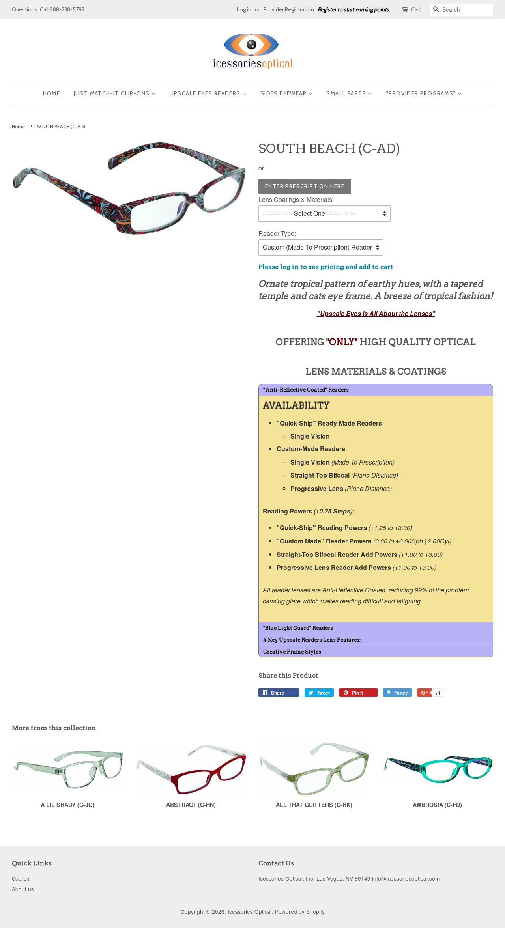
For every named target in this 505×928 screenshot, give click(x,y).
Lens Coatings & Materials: (296, 199)
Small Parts (347, 93)
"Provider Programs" (422, 93)
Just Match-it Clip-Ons (113, 93)
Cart (416, 9)
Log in (244, 9)
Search (21, 878)
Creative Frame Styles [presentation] (292, 652)
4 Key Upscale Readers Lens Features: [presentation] (312, 640)
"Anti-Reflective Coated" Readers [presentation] (306, 390)
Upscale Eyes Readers (206, 93)
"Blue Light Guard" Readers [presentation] (298, 628)
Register (327, 9)
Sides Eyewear (284, 93)
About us (23, 889)
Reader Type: (277, 233)
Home (51, 93)
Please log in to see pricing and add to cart (325, 267)
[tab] (375, 390)
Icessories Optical (250, 911)
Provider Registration (289, 9)
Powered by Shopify (300, 911)
